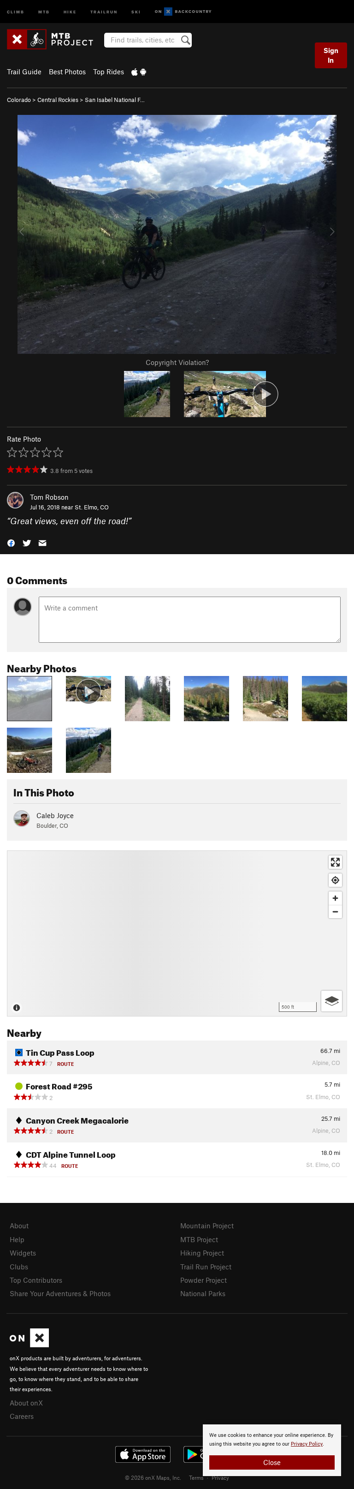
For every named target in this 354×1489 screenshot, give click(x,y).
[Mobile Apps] (138, 71)
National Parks (202, 1293)
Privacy (220, 1477)
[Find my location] (335, 880)
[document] (272, 1450)
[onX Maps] (29, 1344)
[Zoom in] (335, 898)
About (19, 1225)
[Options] (331, 1001)
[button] (11, 542)
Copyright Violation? (177, 362)
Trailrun (104, 11)
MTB (44, 11)
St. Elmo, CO (92, 507)
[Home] (54, 39)
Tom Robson (49, 497)
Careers (22, 1416)
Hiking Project (202, 1253)
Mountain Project (207, 1225)
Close (272, 1462)
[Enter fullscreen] (335, 862)
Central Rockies (57, 99)
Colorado (19, 99)
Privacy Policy (307, 1444)
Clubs (19, 1266)
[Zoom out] (335, 911)
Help (17, 1239)
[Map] (177, 933)
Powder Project (203, 1280)
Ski (136, 11)
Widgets (23, 1253)
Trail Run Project (205, 1266)
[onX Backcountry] (183, 11)
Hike (70, 11)
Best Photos (67, 71)
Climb (15, 11)
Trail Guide (24, 71)
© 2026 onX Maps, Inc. (153, 1477)
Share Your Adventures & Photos (60, 1293)
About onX (26, 1403)
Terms (196, 1477)
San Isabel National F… (115, 99)
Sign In (331, 55)
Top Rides (108, 71)
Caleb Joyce (55, 815)
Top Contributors (36, 1280)
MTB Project (199, 1239)
